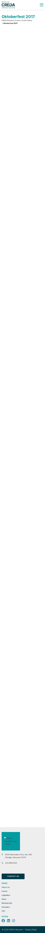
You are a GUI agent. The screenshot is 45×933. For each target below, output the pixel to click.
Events (4, 891)
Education (6, 907)
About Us (6, 887)
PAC (3, 911)
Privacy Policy (31, 929)
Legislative (6, 895)
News (4, 899)
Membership (7, 903)
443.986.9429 (11, 863)
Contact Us (13, 876)
